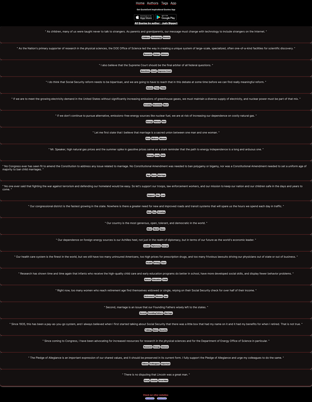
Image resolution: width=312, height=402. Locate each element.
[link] (140, 3)
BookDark (150, 398)
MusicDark (162, 398)
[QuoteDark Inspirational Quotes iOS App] (144, 17)
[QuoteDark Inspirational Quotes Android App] (166, 17)
